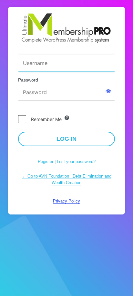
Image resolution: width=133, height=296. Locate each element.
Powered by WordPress (66, 28)
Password (28, 79)
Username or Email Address (49, 51)
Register (45, 161)
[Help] (67, 118)
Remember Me (46, 119)
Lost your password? (76, 161)
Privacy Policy (66, 201)
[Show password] (108, 90)
